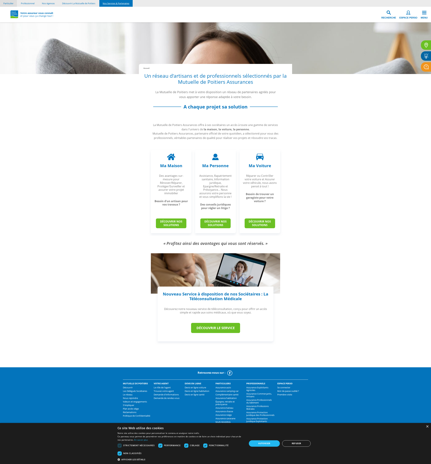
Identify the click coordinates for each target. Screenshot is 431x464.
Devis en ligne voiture (195, 387)
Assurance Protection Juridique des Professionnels (260, 414)
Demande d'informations (166, 394)
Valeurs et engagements (135, 401)
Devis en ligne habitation (197, 391)
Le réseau (127, 394)
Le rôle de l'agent (162, 387)
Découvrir (128, 387)
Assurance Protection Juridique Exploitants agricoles (257, 421)
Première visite (284, 394)
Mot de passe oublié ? (288, 391)
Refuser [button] (296, 443)
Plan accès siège (131, 408)
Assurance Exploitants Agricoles (257, 389)
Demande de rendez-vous (166, 398)
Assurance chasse (224, 411)
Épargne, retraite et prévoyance (225, 403)
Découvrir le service (215, 328)
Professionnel (28, 3)
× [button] (427, 426)
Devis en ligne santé (194, 394)
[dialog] (215, 443)
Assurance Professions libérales (257, 407)
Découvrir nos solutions (171, 223)
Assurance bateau (224, 407)
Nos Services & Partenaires (116, 3)
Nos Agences (48, 3)
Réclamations (129, 412)
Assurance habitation (226, 398)
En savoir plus (141, 439)
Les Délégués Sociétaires (135, 391)
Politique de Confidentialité (136, 415)
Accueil (146, 68)
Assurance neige (224, 414)
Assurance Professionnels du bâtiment (259, 401)
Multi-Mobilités (223, 421)
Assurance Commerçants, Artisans (259, 395)
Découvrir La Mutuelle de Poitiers (78, 3)
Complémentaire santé (227, 394)
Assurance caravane (225, 418)
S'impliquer (128, 405)
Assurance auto (223, 387)
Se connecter (283, 387)
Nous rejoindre (130, 398)
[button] (181, 459)
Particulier (8, 3)
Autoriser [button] (264, 443)
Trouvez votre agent (164, 391)
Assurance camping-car (227, 391)
